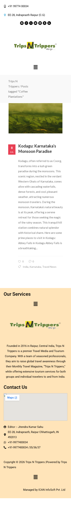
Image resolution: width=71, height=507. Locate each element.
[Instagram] (26, 23)
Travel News (49, 266)
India (25, 266)
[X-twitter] (31, 23)
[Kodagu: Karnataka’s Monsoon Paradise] (35, 118)
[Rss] (49, 23)
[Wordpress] (44, 23)
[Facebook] (22, 23)
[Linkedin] (40, 23)
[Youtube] (35, 23)
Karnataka (35, 266)
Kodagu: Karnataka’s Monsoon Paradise (37, 148)
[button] (35, 67)
